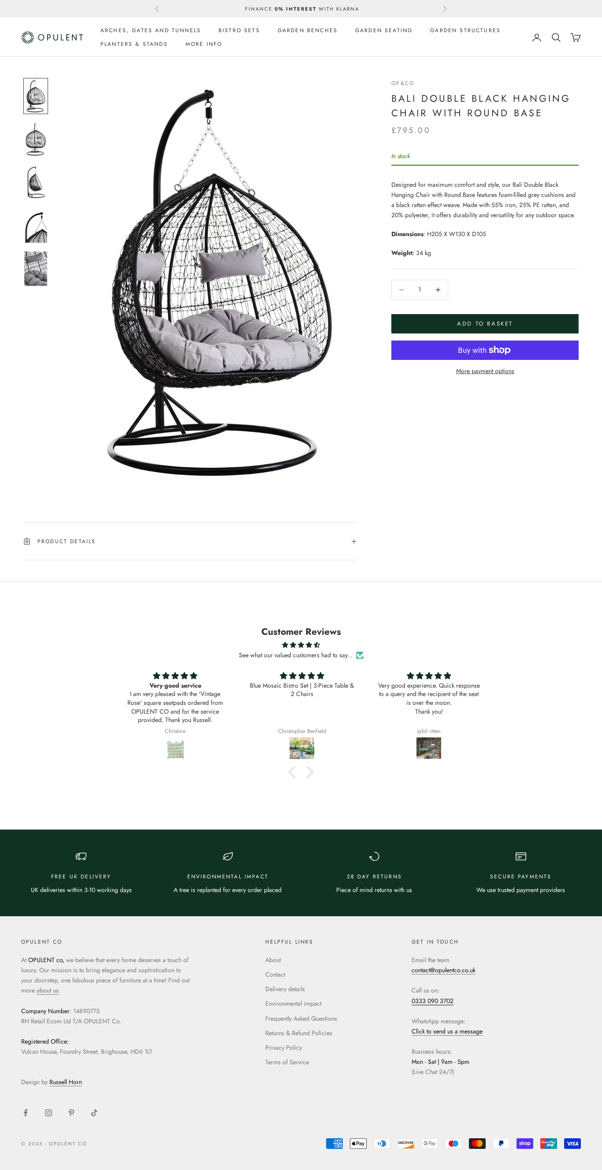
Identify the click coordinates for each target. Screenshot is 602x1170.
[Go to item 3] (35, 182)
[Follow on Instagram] (48, 1112)
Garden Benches (308, 30)
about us (48, 990)
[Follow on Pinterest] (71, 1112)
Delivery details (285, 989)
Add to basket (485, 323)
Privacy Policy (283, 1047)
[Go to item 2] (35, 139)
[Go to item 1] (35, 96)
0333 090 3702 (432, 1000)
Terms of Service (287, 1062)
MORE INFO (204, 44)
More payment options (485, 371)
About (273, 959)
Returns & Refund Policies (298, 1033)
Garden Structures (465, 30)
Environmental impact (293, 1003)
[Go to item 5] (35, 269)
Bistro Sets (239, 30)
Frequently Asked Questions (301, 1018)
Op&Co (402, 83)
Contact (275, 974)
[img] (301, 645)
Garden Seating (383, 30)
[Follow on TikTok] (94, 1112)
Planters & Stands (134, 44)
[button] (294, 772)
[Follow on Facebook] (25, 1112)
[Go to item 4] (35, 225)
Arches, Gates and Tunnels (150, 30)
